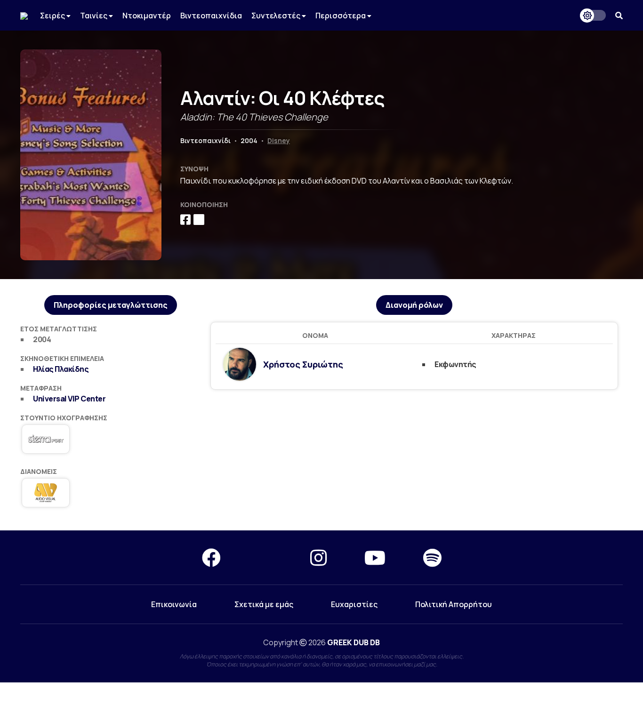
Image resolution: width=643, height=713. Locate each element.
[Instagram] (318, 557)
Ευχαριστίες (354, 604)
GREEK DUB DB (353, 642)
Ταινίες (94, 15)
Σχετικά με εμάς (263, 604)
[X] (265, 557)
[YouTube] (375, 557)
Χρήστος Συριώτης (303, 364)
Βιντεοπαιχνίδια (211, 15)
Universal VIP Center (69, 398)
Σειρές (53, 15)
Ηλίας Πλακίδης (60, 369)
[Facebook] (211, 557)
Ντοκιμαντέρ (146, 15)
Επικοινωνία (174, 604)
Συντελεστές (276, 15)
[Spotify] (432, 557)
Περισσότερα (341, 15)
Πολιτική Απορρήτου (453, 604)
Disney (278, 140)
